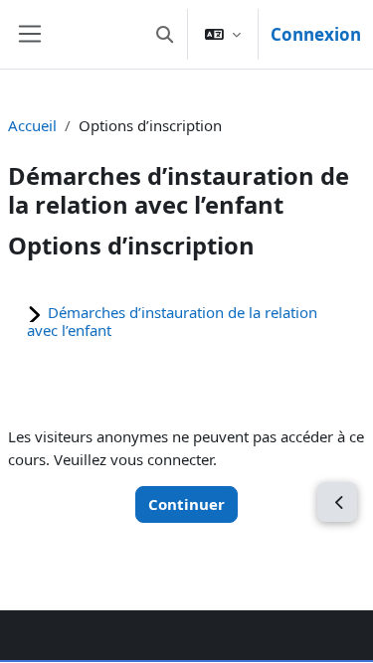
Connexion (316, 34)
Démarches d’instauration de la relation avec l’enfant (172, 321)
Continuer (186, 504)
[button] (164, 34)
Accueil (32, 125)
